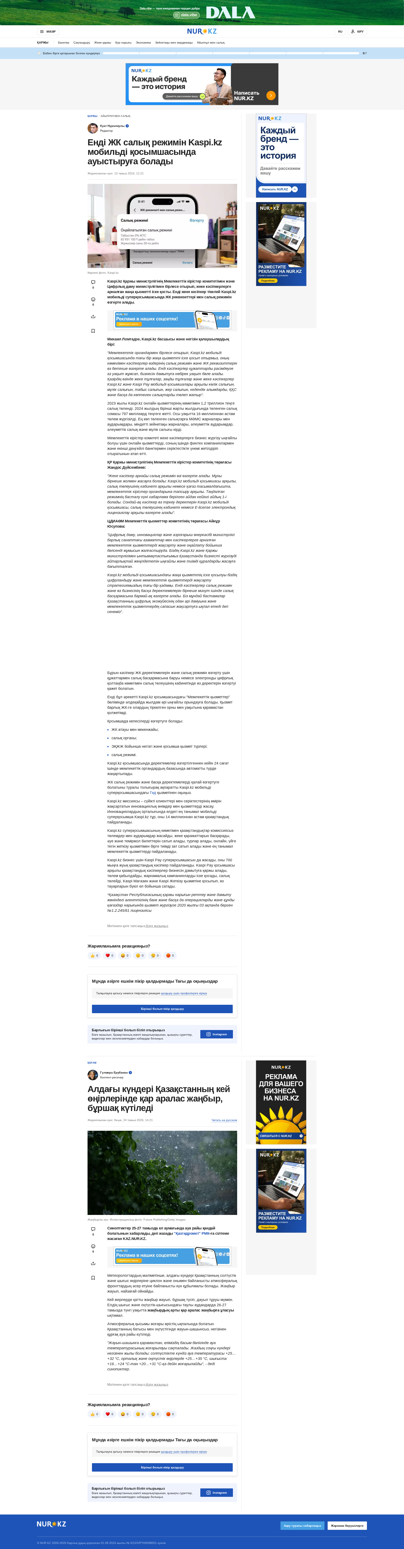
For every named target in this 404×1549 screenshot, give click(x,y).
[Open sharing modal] (93, 316)
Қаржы (42, 42)
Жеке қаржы (102, 42)
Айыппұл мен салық (211, 42)
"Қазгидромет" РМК (191, 1233)
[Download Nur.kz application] (202, 12)
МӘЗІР (51, 31)
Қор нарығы (123, 42)
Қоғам (92, 1062)
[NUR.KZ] (202, 31)
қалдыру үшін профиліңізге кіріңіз (184, 993)
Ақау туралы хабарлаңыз (302, 1525)
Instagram (220, 1034)
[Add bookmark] (93, 330)
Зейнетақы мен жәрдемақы (174, 42)
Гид (153, 793)
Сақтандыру (81, 42)
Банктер (63, 42)
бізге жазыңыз (157, 926)
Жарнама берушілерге (347, 1525)
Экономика (143, 42)
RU (340, 31)
